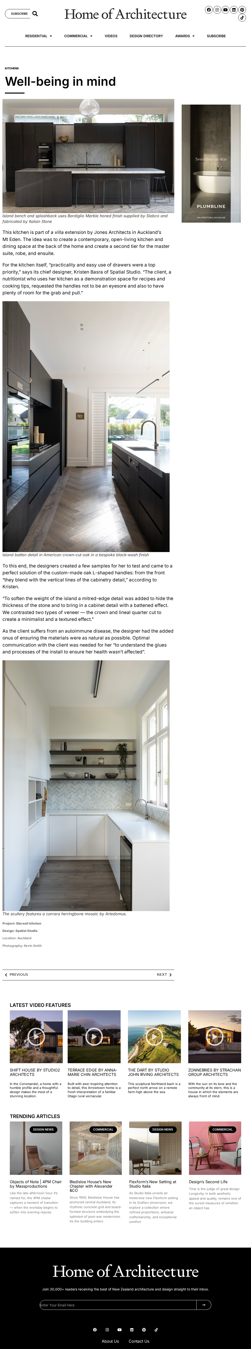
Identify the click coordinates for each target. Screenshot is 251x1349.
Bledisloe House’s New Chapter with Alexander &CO (91, 1186)
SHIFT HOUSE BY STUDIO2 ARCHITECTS (35, 1072)
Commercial (76, 36)
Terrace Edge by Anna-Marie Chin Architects (92, 1072)
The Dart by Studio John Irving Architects (153, 1072)
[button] (35, 14)
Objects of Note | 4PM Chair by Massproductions (36, 1184)
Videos (111, 36)
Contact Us (139, 1341)
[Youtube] (225, 10)
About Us (110, 1341)
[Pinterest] (242, 10)
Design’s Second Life (208, 1181)
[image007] (211, 221)
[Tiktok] (242, 18)
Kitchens (12, 68)
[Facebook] (209, 10)
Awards (182, 36)
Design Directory (146, 36)
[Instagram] (217, 10)
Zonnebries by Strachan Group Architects (214, 1072)
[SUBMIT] (204, 1305)
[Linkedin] (234, 10)
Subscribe (216, 36)
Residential (36, 36)
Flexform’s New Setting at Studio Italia (152, 1184)
